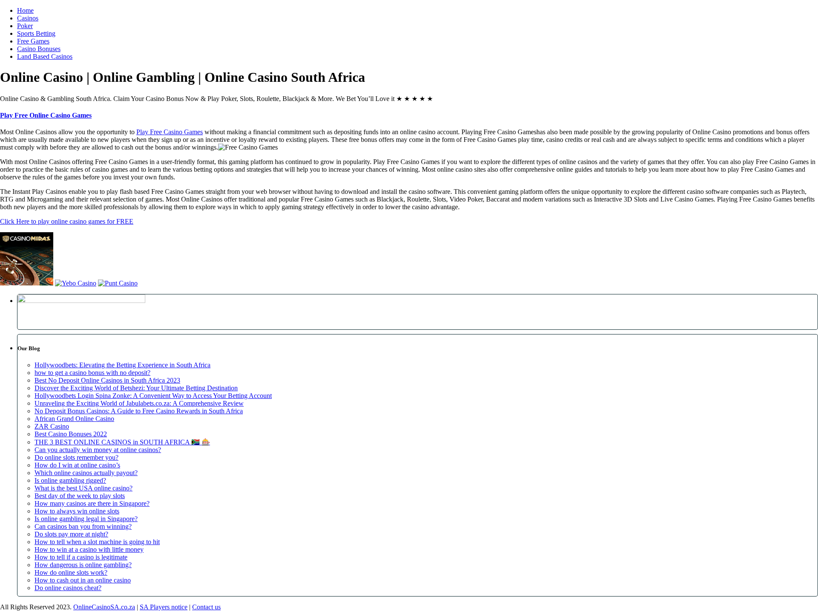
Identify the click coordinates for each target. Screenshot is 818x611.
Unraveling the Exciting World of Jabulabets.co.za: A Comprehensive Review (139, 403)
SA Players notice (163, 607)
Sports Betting (36, 33)
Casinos (27, 18)
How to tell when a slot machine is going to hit (97, 541)
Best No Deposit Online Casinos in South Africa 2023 (107, 380)
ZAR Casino (52, 426)
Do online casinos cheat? (68, 587)
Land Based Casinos (44, 56)
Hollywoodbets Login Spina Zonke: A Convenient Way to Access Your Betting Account (153, 395)
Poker (25, 25)
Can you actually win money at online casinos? (98, 449)
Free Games (33, 41)
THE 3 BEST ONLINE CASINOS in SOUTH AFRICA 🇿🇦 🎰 (122, 442)
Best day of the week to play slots (80, 495)
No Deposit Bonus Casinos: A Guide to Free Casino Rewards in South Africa (139, 411)
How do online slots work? (71, 572)
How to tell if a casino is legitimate (81, 557)
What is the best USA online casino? (83, 488)
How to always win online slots (77, 511)
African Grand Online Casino (74, 418)
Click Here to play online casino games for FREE (66, 221)
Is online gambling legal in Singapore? (86, 518)
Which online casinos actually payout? (86, 472)
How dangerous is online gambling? (83, 564)
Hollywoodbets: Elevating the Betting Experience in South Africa (122, 365)
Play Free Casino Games (169, 131)
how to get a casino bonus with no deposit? (92, 372)
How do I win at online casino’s (77, 465)
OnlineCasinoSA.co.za (104, 607)
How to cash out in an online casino (83, 580)
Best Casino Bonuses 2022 (71, 434)
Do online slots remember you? (76, 457)
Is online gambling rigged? (70, 480)
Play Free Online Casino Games (46, 115)
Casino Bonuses (38, 48)
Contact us (206, 607)
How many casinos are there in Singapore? (92, 503)
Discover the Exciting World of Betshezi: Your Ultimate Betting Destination (136, 388)
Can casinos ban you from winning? (83, 526)
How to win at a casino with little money (89, 549)
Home (25, 10)
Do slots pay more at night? (71, 534)
